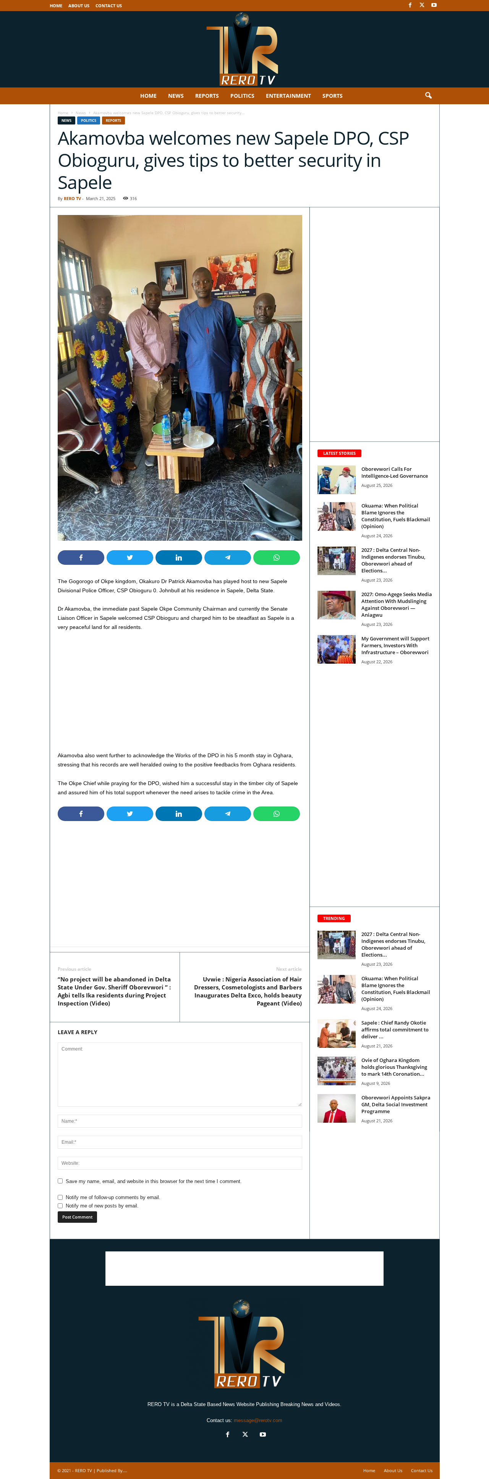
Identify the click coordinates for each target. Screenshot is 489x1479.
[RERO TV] (244, 49)
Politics (242, 95)
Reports (207, 95)
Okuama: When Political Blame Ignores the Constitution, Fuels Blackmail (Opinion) (395, 516)
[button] (428, 95)
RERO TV (72, 198)
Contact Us (109, 5)
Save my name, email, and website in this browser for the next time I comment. (154, 1181)
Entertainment (288, 95)
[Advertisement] (180, 694)
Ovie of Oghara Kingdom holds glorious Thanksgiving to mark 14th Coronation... (394, 1067)
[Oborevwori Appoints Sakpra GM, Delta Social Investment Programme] (336, 1108)
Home (56, 5)
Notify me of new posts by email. (102, 1206)
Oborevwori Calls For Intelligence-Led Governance (394, 472)
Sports (332, 95)
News (176, 95)
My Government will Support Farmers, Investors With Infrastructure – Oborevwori (395, 645)
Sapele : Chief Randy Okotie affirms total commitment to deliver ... (395, 1029)
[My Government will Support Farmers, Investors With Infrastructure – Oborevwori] (336, 649)
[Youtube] (434, 5)
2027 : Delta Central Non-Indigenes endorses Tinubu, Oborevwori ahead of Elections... (393, 560)
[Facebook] (410, 5)
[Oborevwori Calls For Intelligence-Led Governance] (336, 480)
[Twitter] (422, 5)
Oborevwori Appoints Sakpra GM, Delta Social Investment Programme (396, 1104)
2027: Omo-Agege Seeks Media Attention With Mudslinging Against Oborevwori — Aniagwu (396, 604)
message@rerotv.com (258, 1420)
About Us (78, 5)
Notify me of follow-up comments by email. (113, 1197)
